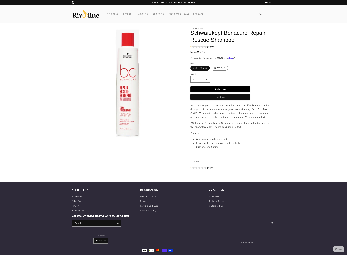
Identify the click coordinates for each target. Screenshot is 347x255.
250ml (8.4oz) (200, 68)
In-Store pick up (215, 206)
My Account (77, 196)
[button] (113, 14)
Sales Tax (76, 201)
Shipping (144, 201)
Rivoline (251, 242)
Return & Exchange (149, 206)
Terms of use (78, 210)
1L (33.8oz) (219, 68)
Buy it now (220, 97)
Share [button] (196, 161)
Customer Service (216, 201)
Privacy (75, 206)
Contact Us (213, 196)
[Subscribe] (118, 223)
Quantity (193, 74)
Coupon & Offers (148, 196)
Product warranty (148, 210)
